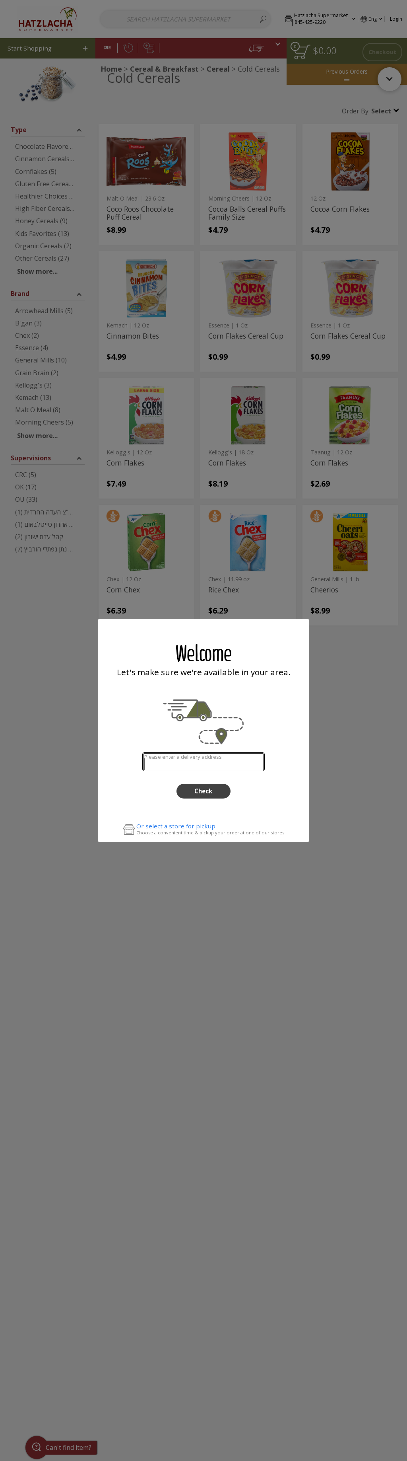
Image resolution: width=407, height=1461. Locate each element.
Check (203, 791)
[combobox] (203, 761)
